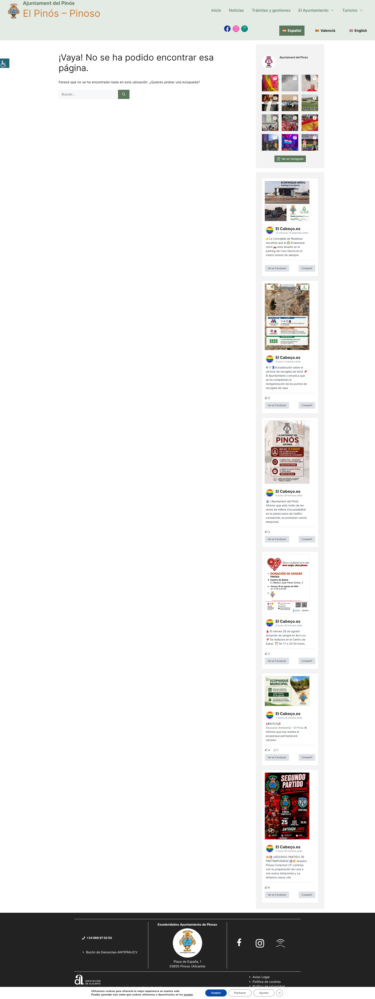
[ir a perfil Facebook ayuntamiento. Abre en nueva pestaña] (239, 942)
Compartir (307, 268)
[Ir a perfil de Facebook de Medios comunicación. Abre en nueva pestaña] (227, 28)
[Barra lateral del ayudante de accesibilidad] (4, 63)
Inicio (216, 10)
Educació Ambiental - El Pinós (285, 727)
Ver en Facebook (277, 268)
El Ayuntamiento (313, 10)
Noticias (236, 10)
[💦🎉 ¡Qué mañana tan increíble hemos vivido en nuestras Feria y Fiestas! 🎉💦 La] (270, 83)
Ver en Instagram (292, 158)
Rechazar (240, 993)
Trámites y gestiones (271, 10)
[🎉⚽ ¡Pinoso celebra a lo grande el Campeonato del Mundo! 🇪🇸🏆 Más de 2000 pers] (290, 122)
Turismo (349, 10)
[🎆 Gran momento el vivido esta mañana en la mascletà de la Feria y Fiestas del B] (290, 83)
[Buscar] (123, 94)
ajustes (188, 994)
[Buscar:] (88, 94)
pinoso (302, 635)
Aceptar (216, 993)
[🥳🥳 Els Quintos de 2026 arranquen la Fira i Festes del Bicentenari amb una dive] (290, 102)
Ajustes (264, 993)
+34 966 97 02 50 (99, 938)
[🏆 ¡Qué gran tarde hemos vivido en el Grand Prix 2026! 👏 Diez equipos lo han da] (310, 102)
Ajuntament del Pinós (49, 3)
